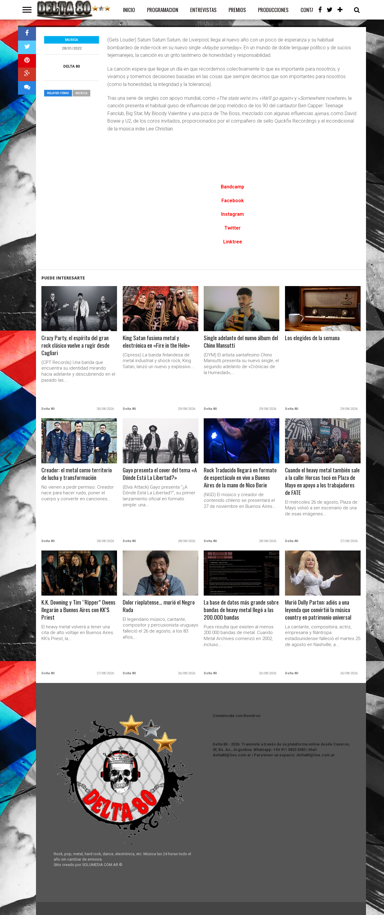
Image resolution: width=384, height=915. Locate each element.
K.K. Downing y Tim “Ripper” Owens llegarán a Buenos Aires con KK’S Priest (78, 610)
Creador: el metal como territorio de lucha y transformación (76, 473)
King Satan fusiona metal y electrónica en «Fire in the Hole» (156, 341)
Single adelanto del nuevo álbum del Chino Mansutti (241, 341)
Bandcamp (232, 187)
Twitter (232, 228)
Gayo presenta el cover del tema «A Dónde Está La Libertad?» (160, 473)
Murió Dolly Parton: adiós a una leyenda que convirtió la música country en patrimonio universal (318, 610)
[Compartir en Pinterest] (27, 61)
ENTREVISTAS (203, 10)
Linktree (232, 242)
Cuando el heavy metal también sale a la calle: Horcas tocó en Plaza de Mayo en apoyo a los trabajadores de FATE (322, 481)
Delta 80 (71, 66)
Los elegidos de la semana (312, 338)
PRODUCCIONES (273, 10)
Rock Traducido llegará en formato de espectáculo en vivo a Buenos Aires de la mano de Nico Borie (240, 477)
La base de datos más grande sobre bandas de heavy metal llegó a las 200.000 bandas (241, 610)
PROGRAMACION (162, 10)
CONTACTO (311, 10)
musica (81, 93)
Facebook (232, 200)
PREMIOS (237, 10)
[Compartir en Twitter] (27, 47)
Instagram (232, 214)
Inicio (129, 10)
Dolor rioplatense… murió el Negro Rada (159, 606)
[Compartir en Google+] (27, 74)
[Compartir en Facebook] (27, 34)
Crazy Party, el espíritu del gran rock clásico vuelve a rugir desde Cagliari (75, 345)
